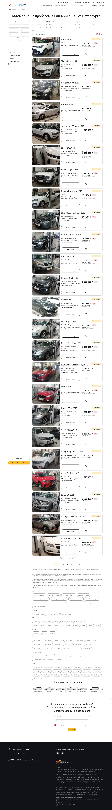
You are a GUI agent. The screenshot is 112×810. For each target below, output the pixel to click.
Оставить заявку (70, 54)
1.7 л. (70, 621)
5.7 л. (97, 625)
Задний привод (66, 614)
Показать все (93, 28)
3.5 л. (69, 625)
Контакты (101, 5)
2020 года (47, 675)
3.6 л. (76, 625)
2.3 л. (97, 621)
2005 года (37, 667)
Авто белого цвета (39, 595)
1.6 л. (63, 621)
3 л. (63, 625)
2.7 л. (49, 625)
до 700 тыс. (90, 640)
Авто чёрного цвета (68, 595)
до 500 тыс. (69, 640)
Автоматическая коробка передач (44, 656)
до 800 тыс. (37, 644)
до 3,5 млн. (57, 648)
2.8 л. (56, 625)
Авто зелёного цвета (40, 603)
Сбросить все (19, 458)
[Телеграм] (62, 753)
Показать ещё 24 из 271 (67, 559)
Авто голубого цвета (91, 603)
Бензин (36, 633)
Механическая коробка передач (43, 659)
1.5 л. (56, 621)
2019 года (37, 675)
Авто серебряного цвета (41, 599)
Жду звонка (72, 729)
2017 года (87, 671)
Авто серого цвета (54, 595)
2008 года (67, 667)
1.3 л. (42, 621)
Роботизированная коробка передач (68, 656)
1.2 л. (35, 621)
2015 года (67, 671)
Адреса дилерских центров (21, 749)
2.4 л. (35, 625)
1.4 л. (49, 621)
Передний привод (39, 614)
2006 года (47, 667)
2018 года (97, 671)
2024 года (87, 675)
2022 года (67, 675)
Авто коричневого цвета (59, 599)
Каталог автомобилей (46, 5)
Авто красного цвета (76, 599)
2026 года (37, 679)
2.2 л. (90, 621)
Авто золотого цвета (40, 606)
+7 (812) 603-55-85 (18, 753)
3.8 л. (83, 625)
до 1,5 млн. (78, 644)
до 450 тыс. (58, 640)
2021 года (57, 675)
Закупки (94, 5)
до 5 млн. (76, 648)
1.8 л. (77, 621)
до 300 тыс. (37, 640)
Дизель (44, 633)
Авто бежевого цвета (92, 599)
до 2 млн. (88, 644)
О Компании (82, 5)
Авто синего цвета (83, 595)
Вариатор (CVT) (61, 659)
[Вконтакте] (57, 753)
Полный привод (53, 614)
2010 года (87, 667)
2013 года (47, 671)
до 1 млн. (58, 644)
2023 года (77, 675)
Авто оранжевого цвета (74, 603)
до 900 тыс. (48, 644)
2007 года (57, 667)
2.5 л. (42, 625)
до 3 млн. (47, 648)
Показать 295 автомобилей (19, 463)
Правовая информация (62, 765)
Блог (89, 5)
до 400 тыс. (48, 640)
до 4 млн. (67, 648)
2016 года (77, 671)
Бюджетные (86, 648)
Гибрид (52, 633)
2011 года (97, 667)
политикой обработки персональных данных (77, 725)
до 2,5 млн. (37, 648)
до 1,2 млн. (68, 644)
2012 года (37, 671)
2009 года (77, 667)
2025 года (97, 675)
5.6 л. (90, 625)
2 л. (84, 621)
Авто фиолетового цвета (57, 603)
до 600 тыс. (80, 640)
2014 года (57, 671)
